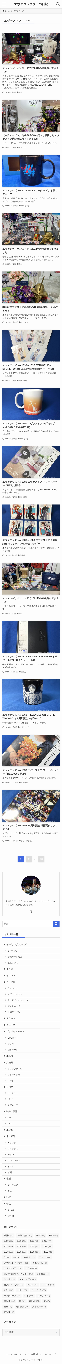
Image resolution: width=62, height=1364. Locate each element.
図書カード (13, 1049)
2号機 (8, 1235)
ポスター (10, 1056)
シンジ (9, 1279)
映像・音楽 (12, 1111)
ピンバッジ (13, 951)
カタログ (12, 1143)
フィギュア (13, 1185)
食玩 (10, 1191)
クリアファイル (15, 1069)
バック (11, 1099)
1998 (53, 1235)
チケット (10, 1018)
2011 (34, 1241)
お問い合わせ (36, 1354)
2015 (34, 1246)
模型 (8, 1178)
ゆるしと (29, 1257)
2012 (46, 1241)
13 (41, 859)
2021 (48, 1252)
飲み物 (11, 1216)
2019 (21, 1252)
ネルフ (32, 1285)
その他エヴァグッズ (16, 944)
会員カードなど (15, 957)
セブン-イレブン (13, 1285)
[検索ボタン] (58, 4)
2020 (35, 1252)
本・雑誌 (10, 1136)
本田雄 (34, 1301)
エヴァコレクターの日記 (31, 4)
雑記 (8, 1197)
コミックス (13, 1149)
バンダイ (47, 1285)
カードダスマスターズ (18, 1000)
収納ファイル (14, 1012)
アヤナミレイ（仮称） (16, 1263)
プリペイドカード (15, 1031)
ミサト (22, 1290)
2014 (21, 1246)
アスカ (44, 1257)
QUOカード (13, 1038)
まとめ (9, 969)
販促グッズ (13, 962)
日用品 (9, 1087)
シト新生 (43, 1274)
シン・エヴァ (27, 1279)
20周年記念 (24, 1235)
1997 (40, 1235)
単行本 (11, 1166)
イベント (10, 975)
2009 (8, 1241)
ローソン (44, 1295)
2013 (8, 1246)
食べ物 (11, 1210)
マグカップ (13, 1105)
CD (9, 1117)
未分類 (9, 1130)
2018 (8, 1252)
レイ (29, 1295)
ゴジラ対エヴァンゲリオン (18, 1274)
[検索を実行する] (56, 924)
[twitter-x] (31, 911)
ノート (11, 1081)
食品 (8, 1203)
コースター (13, 1093)
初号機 (9, 1301)
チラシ (11, 1154)
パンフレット (14, 1160)
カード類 (10, 982)
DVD (10, 1123)
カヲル (31, 1268)
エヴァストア (12, 1268)
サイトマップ (50, 1354)
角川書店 (22, 1306)
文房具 (9, 1062)
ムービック (38, 1290)
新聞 (10, 1172)
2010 (21, 1241)
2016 (47, 1246)
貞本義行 (39, 1306)
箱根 (8, 1306)
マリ (8, 1290)
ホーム (9, 1354)
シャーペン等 (14, 1075)
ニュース (10, 1025)
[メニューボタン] (4, 4)
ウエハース (13, 988)
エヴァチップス (15, 994)
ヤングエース (12, 1295)
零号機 (9, 1312)
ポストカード (14, 1006)
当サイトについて (21, 1354)
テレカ (11, 1044)
